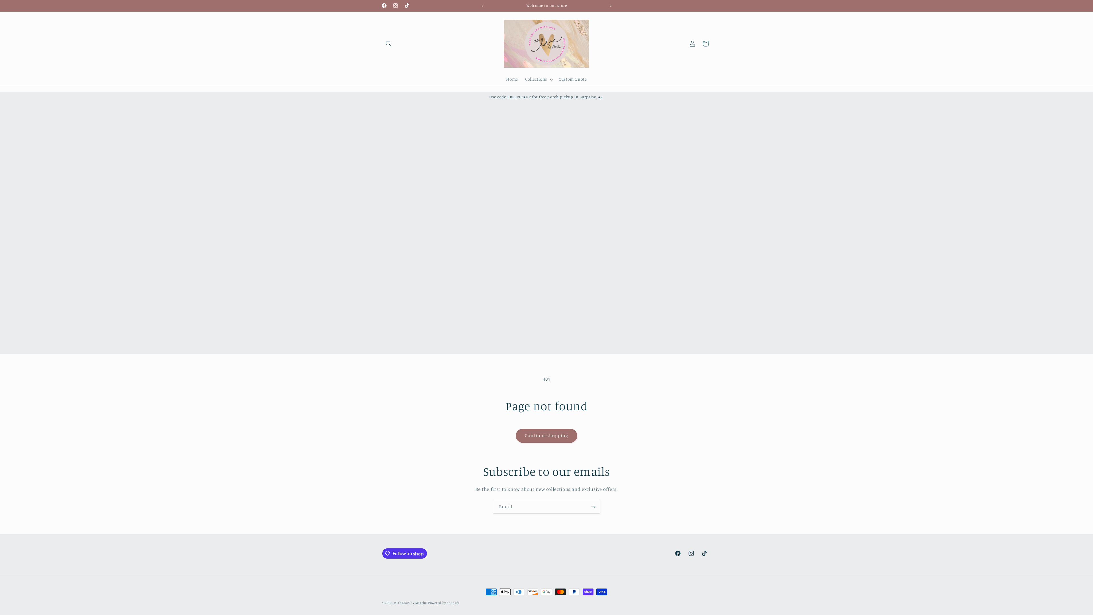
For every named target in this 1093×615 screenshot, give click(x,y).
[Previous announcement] (482, 5)
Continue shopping (546, 435)
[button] (388, 43)
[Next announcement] (610, 5)
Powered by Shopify (443, 603)
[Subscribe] (593, 507)
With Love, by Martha (410, 603)
